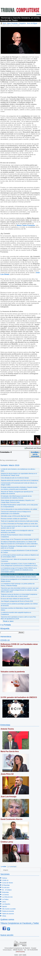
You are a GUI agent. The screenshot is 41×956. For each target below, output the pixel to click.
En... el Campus (7, 890)
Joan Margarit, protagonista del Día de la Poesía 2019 (17, 601)
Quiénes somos (7, 919)
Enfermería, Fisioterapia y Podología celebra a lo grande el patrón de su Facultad (18, 547)
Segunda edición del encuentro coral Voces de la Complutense (19, 480)
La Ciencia (5, 894)
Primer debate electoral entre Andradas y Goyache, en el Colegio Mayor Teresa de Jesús (17, 501)
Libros (4, 902)
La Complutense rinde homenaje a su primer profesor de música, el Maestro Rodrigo (18, 584)
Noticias (4, 878)
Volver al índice (8, 621)
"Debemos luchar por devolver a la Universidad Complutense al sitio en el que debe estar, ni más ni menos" (19, 595)
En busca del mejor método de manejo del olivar (15, 598)
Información (20, 951)
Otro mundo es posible (9, 909)
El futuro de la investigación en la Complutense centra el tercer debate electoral (19, 580)
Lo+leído (3, 866)
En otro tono (5, 887)
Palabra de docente (8, 911)
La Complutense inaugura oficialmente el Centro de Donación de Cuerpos (19, 551)
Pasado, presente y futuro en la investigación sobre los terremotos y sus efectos (17, 531)
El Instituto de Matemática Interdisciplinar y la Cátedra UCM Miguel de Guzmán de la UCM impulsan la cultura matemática (19, 542)
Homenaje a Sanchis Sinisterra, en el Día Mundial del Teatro (19, 574)
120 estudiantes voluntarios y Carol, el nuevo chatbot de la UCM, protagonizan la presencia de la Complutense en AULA (19, 564)
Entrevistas (5, 725)
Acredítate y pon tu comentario (35, 454)
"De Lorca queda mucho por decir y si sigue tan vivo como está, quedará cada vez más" (19, 527)
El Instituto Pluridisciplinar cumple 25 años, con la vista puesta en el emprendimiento (19, 505)
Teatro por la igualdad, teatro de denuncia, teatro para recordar (19, 521)
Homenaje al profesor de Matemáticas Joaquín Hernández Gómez (18, 609)
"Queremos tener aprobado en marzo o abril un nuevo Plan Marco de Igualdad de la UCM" (18, 618)
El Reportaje (6, 885)
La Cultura (5, 899)
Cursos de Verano (7, 883)
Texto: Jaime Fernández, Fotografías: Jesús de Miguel (20, 23)
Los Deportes (6, 904)
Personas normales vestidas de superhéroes (14, 518)
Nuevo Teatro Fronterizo (26, 225)
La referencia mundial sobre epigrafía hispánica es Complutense (16, 613)
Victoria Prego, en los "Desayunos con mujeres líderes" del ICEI (20, 539)
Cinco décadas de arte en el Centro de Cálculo (15, 478)
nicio (39, 14)
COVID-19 (5, 640)
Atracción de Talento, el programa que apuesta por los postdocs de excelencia (17, 492)
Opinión (4, 906)
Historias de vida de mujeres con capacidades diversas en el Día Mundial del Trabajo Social (19, 474)
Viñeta (4, 916)
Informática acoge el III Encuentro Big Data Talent (15, 516)
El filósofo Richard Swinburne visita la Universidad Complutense (16, 536)
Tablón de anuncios (8, 913)
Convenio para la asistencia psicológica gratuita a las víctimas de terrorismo (19, 604)
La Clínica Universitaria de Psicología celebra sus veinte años (19, 523)
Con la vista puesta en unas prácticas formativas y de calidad (19, 509)
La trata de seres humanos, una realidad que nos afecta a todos (18, 470)
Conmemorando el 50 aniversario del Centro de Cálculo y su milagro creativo (19, 484)
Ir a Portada (5, 625)
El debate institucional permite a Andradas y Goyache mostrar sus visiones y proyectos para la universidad (19, 488)
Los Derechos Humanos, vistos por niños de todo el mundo (18, 577)
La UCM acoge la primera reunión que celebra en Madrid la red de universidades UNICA (20, 556)
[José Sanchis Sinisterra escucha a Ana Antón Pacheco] (10, 444)
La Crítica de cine (7, 897)
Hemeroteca (5, 636)
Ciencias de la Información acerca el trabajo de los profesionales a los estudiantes (16, 512)
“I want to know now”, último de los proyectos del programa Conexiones (18, 560)
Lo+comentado (11, 866)
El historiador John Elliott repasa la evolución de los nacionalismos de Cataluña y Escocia (16, 497)
